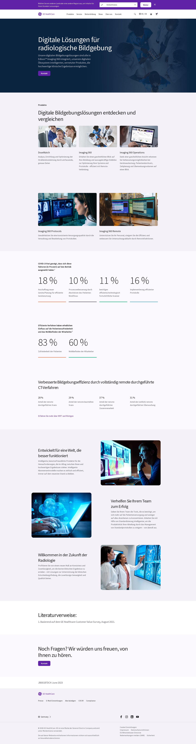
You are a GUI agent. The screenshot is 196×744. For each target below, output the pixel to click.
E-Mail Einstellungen (54, 701)
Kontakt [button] (118, 14)
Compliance (91, 701)
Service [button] (79, 14)
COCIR (80, 701)
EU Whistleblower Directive (130, 732)
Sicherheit (151, 735)
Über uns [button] (108, 14)
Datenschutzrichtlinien (140, 730)
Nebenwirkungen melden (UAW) (132, 735)
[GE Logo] (46, 14)
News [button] (101, 14)
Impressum (124, 730)
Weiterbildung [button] (90, 14)
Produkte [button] (70, 14)
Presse (40, 701)
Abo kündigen (70, 701)
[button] (135, 14)
